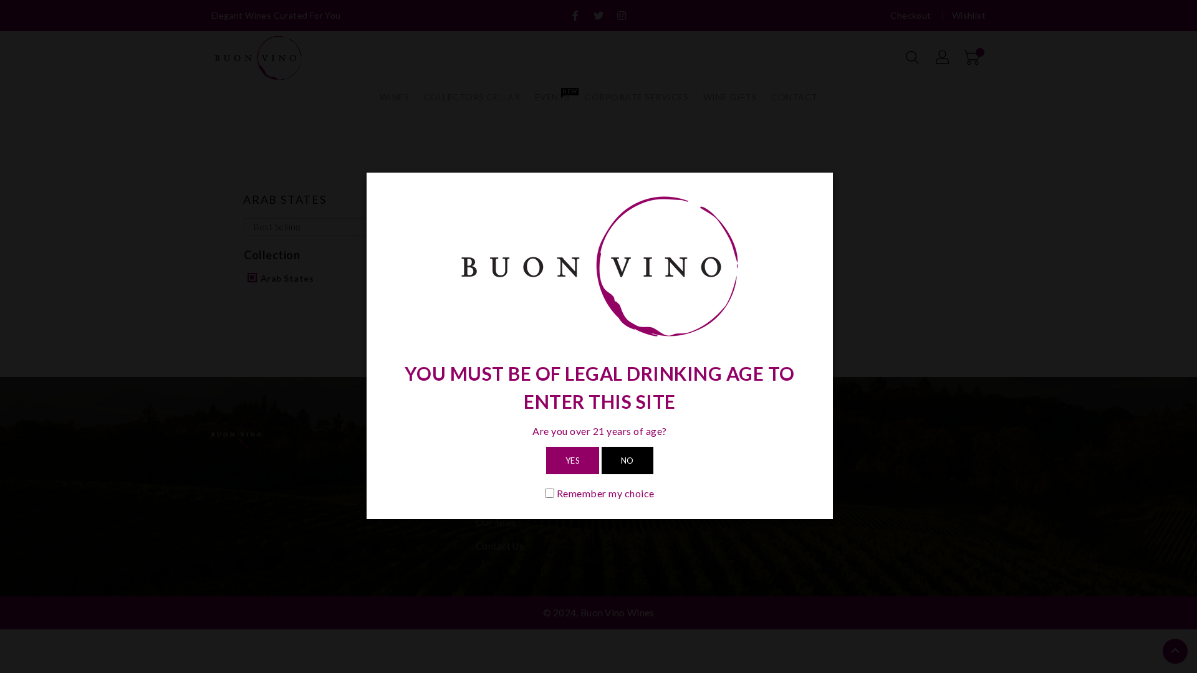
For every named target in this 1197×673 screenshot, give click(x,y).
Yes (572, 460)
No (627, 460)
